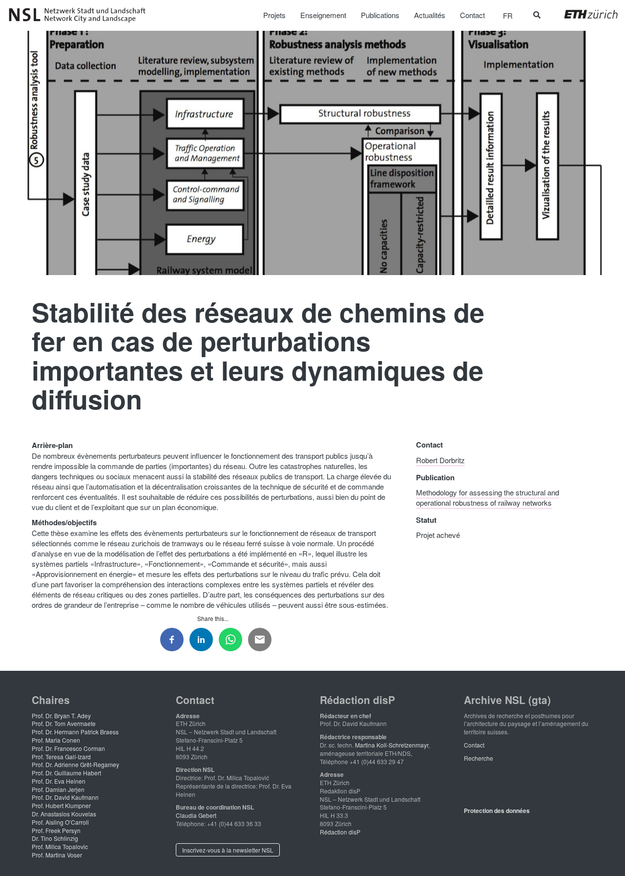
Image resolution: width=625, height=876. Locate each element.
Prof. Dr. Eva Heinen (58, 781)
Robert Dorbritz (440, 460)
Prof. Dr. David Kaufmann (65, 797)
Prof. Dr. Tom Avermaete (64, 723)
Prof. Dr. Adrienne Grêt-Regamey (75, 764)
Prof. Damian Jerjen (58, 789)
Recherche (478, 758)
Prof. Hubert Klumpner (61, 805)
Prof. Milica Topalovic (60, 846)
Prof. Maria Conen (56, 740)
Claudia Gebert (196, 815)
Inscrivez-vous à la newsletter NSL (227, 850)
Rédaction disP (340, 832)
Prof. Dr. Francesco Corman (68, 748)
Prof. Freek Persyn (56, 830)
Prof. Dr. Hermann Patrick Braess (75, 731)
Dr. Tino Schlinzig (55, 838)
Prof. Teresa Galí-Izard (61, 756)
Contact (474, 745)
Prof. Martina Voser (57, 855)
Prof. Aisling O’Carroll (60, 822)
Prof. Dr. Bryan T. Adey (61, 715)
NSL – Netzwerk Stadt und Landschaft (80, 15)
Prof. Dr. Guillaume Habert (66, 773)
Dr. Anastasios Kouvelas (64, 814)
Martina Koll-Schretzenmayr (391, 745)
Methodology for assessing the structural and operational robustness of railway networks (487, 497)
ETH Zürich (583, 14)
